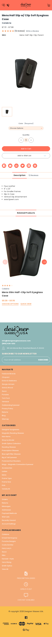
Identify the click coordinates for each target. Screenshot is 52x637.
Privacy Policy (7, 408)
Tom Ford (6, 398)
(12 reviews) (20, 31)
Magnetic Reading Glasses (13, 433)
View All (5, 569)
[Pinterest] (35, 166)
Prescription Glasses (10, 450)
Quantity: (26, 135)
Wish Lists (5, 517)
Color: (26, 123)
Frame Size (6, 482)
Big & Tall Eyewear (9, 457)
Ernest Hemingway (9, 538)
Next (44, 262)
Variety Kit (6, 489)
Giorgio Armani (8, 384)
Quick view (25, 304)
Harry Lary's (6, 548)
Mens (4, 475)
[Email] (10, 166)
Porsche (5, 394)
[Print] (16, 166)
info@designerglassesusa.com (16, 341)
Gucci (4, 391)
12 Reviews (33, 175)
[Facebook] (4, 166)
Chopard (5, 377)
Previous (5, 262)
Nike (3, 555)
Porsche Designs (9, 541)
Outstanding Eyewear (11, 405)
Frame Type (7, 478)
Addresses (6, 510)
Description (19, 175)
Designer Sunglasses (10, 429)
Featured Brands (9, 373)
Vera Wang (6, 562)
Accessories (7, 468)
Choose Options (10, 304)
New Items (6, 436)
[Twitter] (22, 166)
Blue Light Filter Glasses (11, 454)
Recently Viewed (9, 520)
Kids (3, 485)
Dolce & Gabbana (9, 380)
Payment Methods (9, 513)
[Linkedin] (29, 166)
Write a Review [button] (32, 31)
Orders (5, 499)
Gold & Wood (7, 387)
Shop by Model (8, 440)
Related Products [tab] (26, 213)
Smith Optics (7, 566)
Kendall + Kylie (8, 559)
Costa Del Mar (7, 545)
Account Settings (9, 524)
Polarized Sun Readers (11, 461)
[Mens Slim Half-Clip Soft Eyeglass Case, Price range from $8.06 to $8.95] (24, 252)
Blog (4, 415)
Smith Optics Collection (11, 443)
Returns (5, 412)
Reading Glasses (9, 447)
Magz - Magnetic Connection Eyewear (17, 464)
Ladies (4, 471)
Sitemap (5, 419)
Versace (5, 401)
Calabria (5, 534)
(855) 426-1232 (8, 343)
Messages (6, 506)
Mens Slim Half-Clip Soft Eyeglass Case (22, 294)
